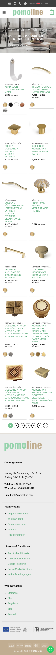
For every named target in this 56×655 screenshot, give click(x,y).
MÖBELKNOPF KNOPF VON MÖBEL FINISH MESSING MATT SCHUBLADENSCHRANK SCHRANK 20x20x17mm (17, 331)
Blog (10, 609)
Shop (10, 598)
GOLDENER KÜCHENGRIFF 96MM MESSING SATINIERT (13, 274)
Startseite (14, 36)
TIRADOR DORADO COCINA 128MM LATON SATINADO (41, 89)
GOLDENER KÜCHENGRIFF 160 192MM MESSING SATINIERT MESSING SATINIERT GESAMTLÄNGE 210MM (14, 212)
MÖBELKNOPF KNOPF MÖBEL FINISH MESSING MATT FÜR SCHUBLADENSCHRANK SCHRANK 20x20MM (17, 395)
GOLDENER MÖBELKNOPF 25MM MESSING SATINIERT (40, 150)
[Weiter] (45, 425)
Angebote (13, 603)
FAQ (46, 3)
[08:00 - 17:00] (15, 3)
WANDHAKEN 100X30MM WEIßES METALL (14, 89)
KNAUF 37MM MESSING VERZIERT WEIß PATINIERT (40, 207)
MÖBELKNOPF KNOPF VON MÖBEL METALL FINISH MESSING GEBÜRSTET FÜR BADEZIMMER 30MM (41, 334)
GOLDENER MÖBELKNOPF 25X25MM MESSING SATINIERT (12, 151)
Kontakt (12, 614)
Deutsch (33, 3)
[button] (4, 12)
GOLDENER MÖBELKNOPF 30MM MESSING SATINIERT (40, 274)
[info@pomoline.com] (9, 3)
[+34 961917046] (20, 3)
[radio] (5, 104)
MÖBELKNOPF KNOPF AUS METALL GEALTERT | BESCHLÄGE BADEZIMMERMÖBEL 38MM (42, 396)
